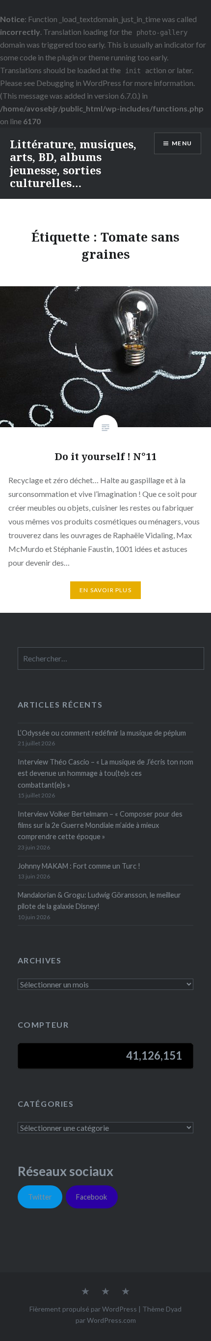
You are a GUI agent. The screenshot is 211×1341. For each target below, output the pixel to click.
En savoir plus (105, 590)
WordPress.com (111, 1320)
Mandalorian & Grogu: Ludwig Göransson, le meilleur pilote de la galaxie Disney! (99, 900)
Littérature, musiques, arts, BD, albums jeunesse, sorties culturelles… (73, 163)
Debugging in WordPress (78, 82)
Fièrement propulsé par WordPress (83, 1309)
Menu (182, 143)
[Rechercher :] (111, 659)
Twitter (40, 1197)
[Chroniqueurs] (105, 1292)
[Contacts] (85, 1292)
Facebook (91, 1197)
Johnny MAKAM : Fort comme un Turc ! (79, 866)
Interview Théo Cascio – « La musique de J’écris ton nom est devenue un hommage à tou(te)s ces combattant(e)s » (105, 773)
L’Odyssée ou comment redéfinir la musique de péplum (102, 733)
